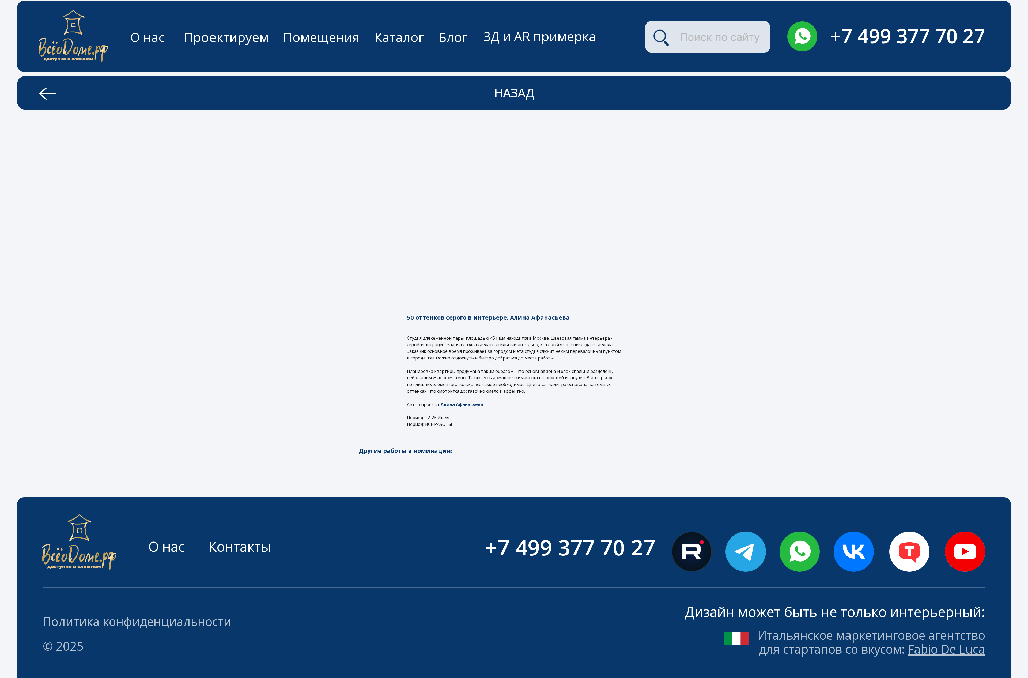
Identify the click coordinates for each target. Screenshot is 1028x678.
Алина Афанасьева (462, 404)
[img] (802, 36)
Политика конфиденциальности (137, 621)
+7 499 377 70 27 (907, 35)
